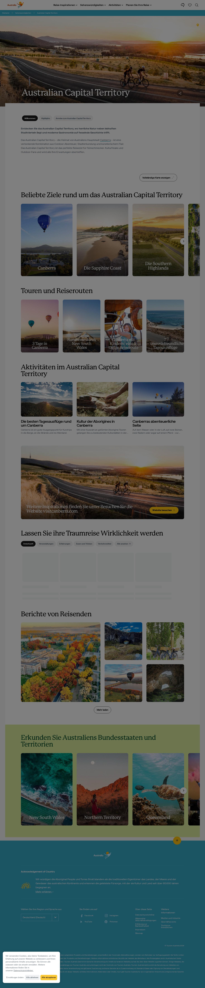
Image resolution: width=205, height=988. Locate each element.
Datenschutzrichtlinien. (23, 970)
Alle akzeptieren (49, 977)
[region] (31, 967)
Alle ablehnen (32, 977)
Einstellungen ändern (15, 977)
